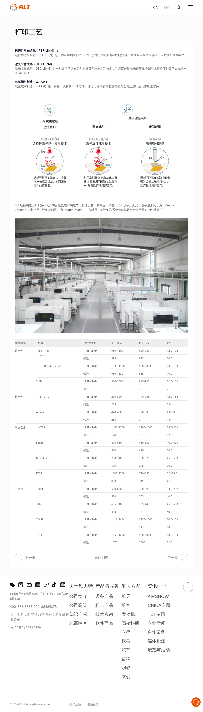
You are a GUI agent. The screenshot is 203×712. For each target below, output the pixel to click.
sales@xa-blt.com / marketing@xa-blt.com (39, 596)
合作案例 (156, 632)
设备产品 (104, 596)
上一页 (30, 557)
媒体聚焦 (156, 641)
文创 (126, 676)
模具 (126, 641)
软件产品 (104, 623)
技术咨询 (104, 614)
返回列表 (101, 557)
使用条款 (93, 704)
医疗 (126, 632)
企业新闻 (156, 623)
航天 (126, 596)
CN (156, 7)
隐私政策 (75, 704)
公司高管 (78, 605)
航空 (126, 605)
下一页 (173, 557)
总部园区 (78, 623)
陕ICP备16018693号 (25, 627)
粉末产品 (104, 605)
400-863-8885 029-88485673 (33, 606)
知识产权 (78, 614)
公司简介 (78, 596)
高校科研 (130, 623)
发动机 (128, 614)
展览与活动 (159, 650)
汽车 (126, 650)
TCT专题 (156, 614)
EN (166, 7)
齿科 (126, 659)
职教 (126, 667)
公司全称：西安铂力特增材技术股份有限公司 (39, 617)
